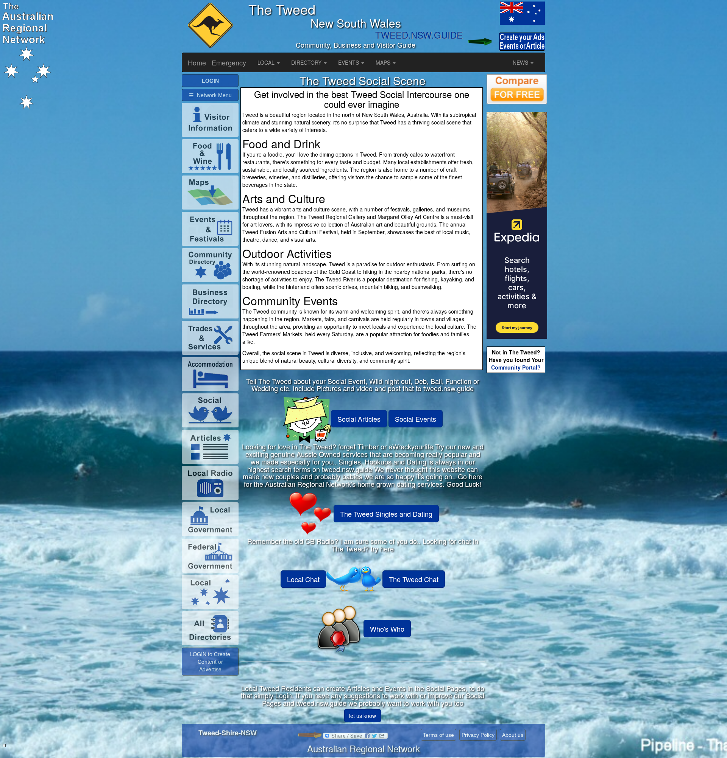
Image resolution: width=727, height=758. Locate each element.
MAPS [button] (384, 62)
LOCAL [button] (266, 62)
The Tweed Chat (413, 579)
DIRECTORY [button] (307, 62)
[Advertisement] (517, 494)
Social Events (415, 419)
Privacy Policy (478, 735)
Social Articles (359, 419)
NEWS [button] (521, 62)
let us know (362, 715)
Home (197, 62)
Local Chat (303, 579)
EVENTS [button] (349, 62)
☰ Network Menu (210, 95)
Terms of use (438, 735)
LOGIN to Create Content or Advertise (210, 661)
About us (512, 735)
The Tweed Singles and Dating (386, 514)
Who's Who (387, 629)
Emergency (229, 62)
